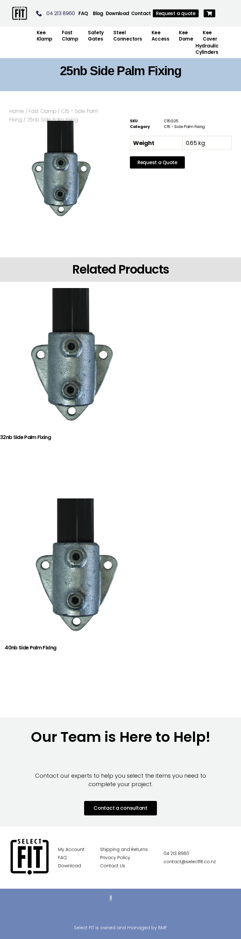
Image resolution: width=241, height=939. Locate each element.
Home (16, 111)
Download (117, 13)
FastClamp (70, 35)
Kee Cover (210, 35)
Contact (141, 13)
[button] (209, 13)
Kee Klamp (45, 35)
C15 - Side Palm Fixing (184, 126)
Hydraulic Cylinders (207, 48)
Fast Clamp (42, 111)
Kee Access (160, 35)
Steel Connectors (127, 35)
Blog (98, 13)
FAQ (83, 13)
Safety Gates (96, 35)
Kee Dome (186, 35)
